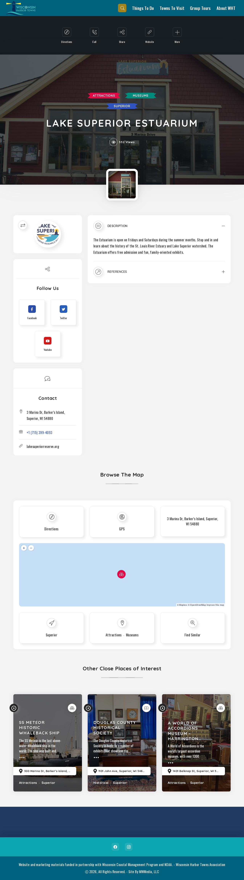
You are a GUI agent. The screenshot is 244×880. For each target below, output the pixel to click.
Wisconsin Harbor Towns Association (200, 864)
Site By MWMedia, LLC (143, 871)
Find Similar (192, 634)
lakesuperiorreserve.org (43, 446)
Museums (141, 95)
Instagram (128, 847)
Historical (101, 783)
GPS (122, 528)
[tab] (159, 228)
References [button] (117, 272)
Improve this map (215, 604)
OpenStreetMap (198, 604)
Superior (122, 106)
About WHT (226, 8)
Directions (51, 528)
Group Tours (200, 8)
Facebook (115, 847)
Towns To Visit (172, 8)
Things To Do (143, 8)
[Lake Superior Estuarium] (122, 184)
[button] (159, 228)
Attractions (104, 95)
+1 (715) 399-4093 (39, 432)
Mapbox (183, 604)
